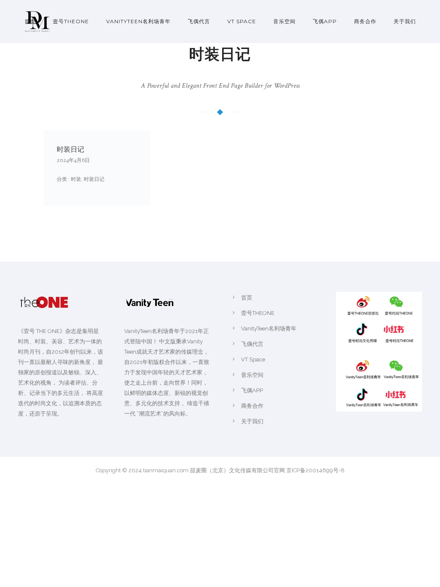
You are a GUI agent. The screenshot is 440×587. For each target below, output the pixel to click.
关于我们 (405, 21)
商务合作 (365, 21)
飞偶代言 (199, 21)
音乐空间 (284, 21)
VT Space (241, 21)
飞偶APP (325, 21)
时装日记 (70, 149)
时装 (75, 179)
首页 (30, 21)
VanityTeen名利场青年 (138, 21)
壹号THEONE (71, 21)
